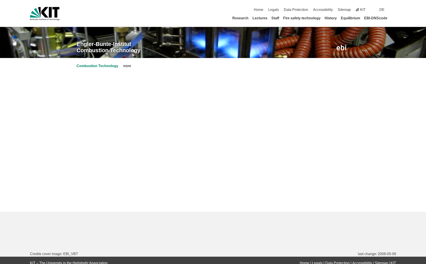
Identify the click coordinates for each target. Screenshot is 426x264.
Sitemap (344, 10)
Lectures (259, 18)
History (331, 18)
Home (258, 10)
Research (240, 18)
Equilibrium (350, 18)
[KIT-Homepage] (44, 13)
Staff (275, 18)
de (382, 10)
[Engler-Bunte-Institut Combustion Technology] (341, 48)
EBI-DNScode (375, 18)
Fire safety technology (302, 18)
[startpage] (394, 18)
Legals (273, 10)
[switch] (394, 10)
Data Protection (296, 10)
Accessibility (323, 10)
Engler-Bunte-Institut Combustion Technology (108, 47)
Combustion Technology (97, 66)
